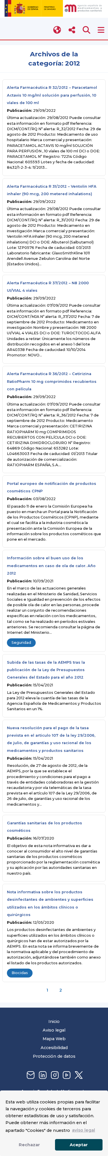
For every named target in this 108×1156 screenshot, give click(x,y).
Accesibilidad (54, 1047)
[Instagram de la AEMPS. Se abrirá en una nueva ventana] (54, 1075)
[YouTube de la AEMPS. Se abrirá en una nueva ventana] (66, 1075)
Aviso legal (54, 1030)
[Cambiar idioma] (57, 30)
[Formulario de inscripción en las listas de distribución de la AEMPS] (30, 1075)
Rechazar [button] (29, 1144)
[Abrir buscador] (86, 30)
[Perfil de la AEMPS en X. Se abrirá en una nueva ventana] (78, 1075)
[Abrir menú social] (72, 30)
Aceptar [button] (79, 1144)
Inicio (54, 1021)
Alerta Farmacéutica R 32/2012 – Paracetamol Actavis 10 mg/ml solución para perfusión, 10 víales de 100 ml (52, 95)
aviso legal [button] (83, 1130)
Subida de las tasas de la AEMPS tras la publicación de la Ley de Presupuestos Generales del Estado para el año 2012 (46, 670)
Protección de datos (54, 1056)
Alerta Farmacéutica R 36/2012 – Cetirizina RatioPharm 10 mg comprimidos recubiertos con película (51, 381)
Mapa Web (54, 1038)
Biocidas (20, 973)
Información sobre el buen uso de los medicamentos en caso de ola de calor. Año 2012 (51, 565)
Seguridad (21, 642)
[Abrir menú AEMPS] (101, 30)
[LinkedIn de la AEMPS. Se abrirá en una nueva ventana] (42, 1075)
